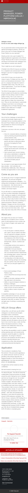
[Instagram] (6, 486)
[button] (26, 1)
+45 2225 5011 (11, 362)
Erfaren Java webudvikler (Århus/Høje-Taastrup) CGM (13, 461)
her (23, 43)
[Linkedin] (3, 486)
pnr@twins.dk (5, 360)
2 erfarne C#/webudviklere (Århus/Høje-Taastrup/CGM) (14, 458)
